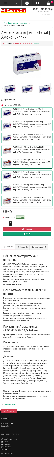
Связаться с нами (7, 423)
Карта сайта (5, 426)
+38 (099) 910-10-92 (41, 9)
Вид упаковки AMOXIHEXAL (12, 105)
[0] (48, 3)
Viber (6, 442)
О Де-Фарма (5, 418)
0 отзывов (36, 43)
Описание (9, 247)
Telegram (7, 444)
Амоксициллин (10, 404)
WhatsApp (7, 447)
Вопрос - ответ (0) (39, 247)
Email (6, 449)
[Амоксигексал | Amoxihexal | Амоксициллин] (27, 63)
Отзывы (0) (24, 247)
